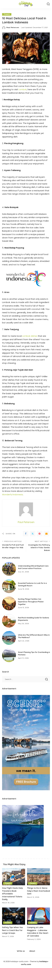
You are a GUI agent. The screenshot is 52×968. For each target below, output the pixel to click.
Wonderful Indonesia (12, 494)
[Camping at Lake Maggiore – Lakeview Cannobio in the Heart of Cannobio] (38, 916)
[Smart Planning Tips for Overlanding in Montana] (9, 655)
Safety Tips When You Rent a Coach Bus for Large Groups (12, 930)
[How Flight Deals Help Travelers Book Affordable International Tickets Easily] (13, 876)
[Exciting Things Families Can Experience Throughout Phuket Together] (9, 603)
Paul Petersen (12, 27)
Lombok (23, 89)
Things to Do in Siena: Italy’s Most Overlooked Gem (38, 891)
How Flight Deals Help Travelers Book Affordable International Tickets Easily (12, 893)
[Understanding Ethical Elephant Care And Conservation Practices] (9, 569)
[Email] (46, 533)
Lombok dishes (29, 336)
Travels (7, 14)
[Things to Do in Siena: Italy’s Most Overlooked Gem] (38, 876)
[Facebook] (25, 533)
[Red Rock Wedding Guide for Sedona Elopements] (9, 621)
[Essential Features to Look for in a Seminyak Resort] (9, 586)
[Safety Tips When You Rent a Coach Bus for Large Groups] (13, 916)
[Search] (48, 4)
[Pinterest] (39, 533)
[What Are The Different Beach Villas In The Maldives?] (9, 638)
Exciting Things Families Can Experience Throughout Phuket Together (31, 601)
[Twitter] (32, 533)
